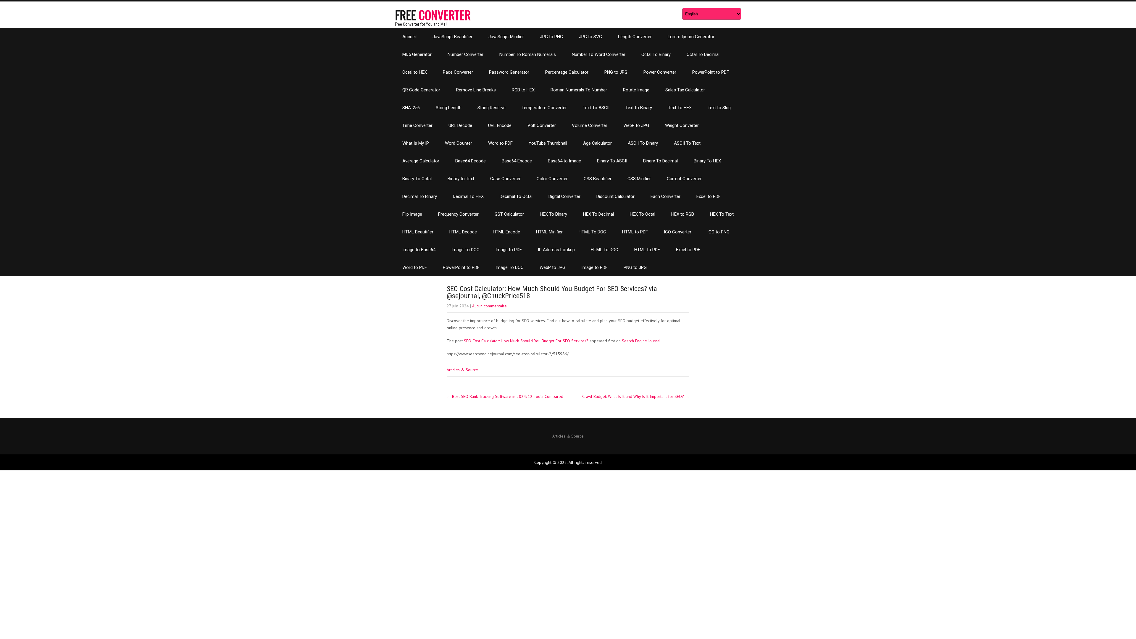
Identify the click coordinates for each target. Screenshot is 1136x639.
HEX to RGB (682, 214)
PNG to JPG (615, 72)
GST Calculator (509, 214)
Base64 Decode (470, 161)
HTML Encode (506, 232)
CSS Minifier (639, 178)
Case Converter (505, 178)
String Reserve (491, 107)
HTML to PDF (635, 232)
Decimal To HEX (468, 196)
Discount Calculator (615, 196)
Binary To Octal (417, 178)
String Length (449, 107)
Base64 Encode (517, 161)
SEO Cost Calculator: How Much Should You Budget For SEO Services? (526, 340)
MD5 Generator (417, 54)
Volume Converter (589, 125)
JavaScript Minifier (506, 36)
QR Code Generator (421, 90)
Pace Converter (458, 72)
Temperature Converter (544, 107)
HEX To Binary (553, 214)
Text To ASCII (596, 107)
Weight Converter (682, 125)
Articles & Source (462, 369)
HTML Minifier (549, 232)
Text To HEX (680, 107)
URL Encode (499, 125)
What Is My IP (415, 143)
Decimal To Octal (516, 196)
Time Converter (417, 125)
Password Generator (509, 72)
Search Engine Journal (641, 340)
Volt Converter (541, 125)
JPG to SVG (590, 36)
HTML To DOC (592, 232)
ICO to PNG (718, 232)
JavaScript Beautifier (452, 36)
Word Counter (458, 143)
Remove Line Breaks (476, 90)
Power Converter (659, 72)
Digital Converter (564, 196)
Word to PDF (500, 143)
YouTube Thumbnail (548, 143)
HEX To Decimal (598, 214)
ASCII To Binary (643, 143)
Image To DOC (465, 249)
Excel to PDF (708, 196)
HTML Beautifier (417, 232)
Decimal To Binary (419, 196)
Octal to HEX (414, 72)
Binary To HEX (707, 161)
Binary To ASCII (612, 161)
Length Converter (635, 36)
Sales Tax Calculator (685, 90)
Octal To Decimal (703, 54)
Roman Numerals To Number (579, 90)
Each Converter (665, 196)
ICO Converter (677, 232)
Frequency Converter (458, 214)
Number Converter (465, 54)
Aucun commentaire (489, 306)
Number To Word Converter (598, 54)
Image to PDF (509, 249)
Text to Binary (638, 107)
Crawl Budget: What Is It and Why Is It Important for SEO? (635, 396)
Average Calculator (420, 161)
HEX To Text (722, 214)
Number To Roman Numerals (527, 54)
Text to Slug (719, 107)
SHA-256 (411, 107)
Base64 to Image (564, 161)
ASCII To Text (687, 143)
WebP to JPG (636, 125)
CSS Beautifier (597, 178)
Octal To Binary (656, 54)
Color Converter (552, 178)
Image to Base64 (418, 249)
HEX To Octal (642, 214)
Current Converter (684, 178)
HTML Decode (463, 232)
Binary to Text (461, 178)
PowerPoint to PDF (710, 72)
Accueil (409, 36)
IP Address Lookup (556, 249)
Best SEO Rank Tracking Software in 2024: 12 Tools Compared (505, 396)
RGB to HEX (523, 90)
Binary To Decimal (660, 161)
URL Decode (460, 125)
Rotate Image (636, 90)
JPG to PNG (551, 36)
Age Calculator (597, 143)
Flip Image (412, 214)
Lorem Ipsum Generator (691, 36)
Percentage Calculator (566, 72)
